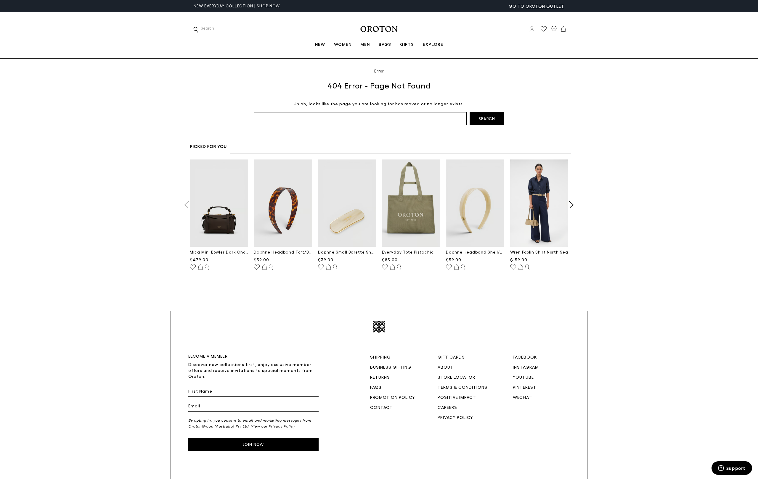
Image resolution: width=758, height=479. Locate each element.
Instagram (526, 367)
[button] (196, 29)
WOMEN (342, 44)
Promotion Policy (392, 397)
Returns (380, 377)
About (446, 367)
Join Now (253, 444)
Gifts (407, 44)
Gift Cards (451, 356)
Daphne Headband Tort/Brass (283, 252)
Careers (447, 407)
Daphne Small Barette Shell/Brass (347, 252)
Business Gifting (390, 367)
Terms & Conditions (462, 387)
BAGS (385, 44)
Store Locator (456, 377)
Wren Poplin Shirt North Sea (539, 252)
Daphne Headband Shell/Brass (475, 252)
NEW (320, 44)
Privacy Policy (455, 417)
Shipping (380, 356)
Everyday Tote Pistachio (407, 252)
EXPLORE (433, 44)
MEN (365, 44)
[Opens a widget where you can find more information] (731, 468)
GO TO (536, 6)
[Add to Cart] (200, 267)
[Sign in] (532, 29)
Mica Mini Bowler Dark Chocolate (219, 252)
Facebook (525, 356)
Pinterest (525, 387)
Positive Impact (457, 397)
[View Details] (207, 267)
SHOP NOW (268, 6)
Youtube (523, 377)
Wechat (522, 397)
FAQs (376, 387)
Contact (381, 407)
